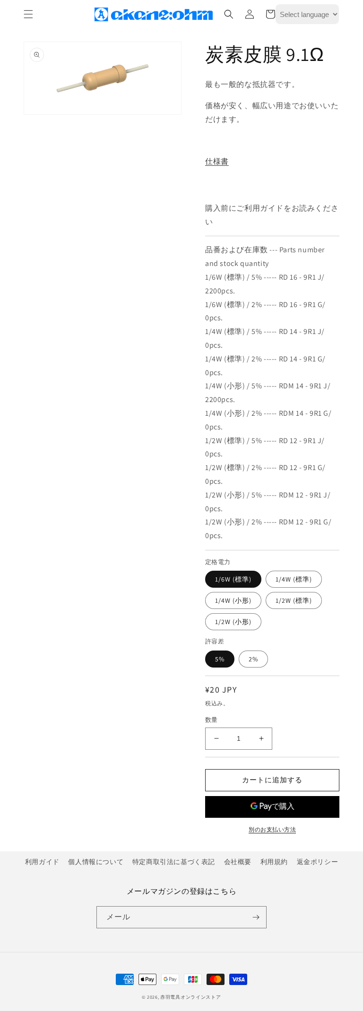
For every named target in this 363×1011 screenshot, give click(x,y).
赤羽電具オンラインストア (190, 997)
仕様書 (217, 161)
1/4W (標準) (294, 579)
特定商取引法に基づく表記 (173, 861)
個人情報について (95, 861)
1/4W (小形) (233, 600)
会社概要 (237, 861)
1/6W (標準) (233, 579)
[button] (28, 14)
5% (220, 659)
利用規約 (274, 861)
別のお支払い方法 (272, 829)
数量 (211, 720)
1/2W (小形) (233, 621)
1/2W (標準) (294, 600)
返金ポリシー (317, 861)
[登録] (255, 917)
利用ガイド (42, 861)
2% (253, 659)
